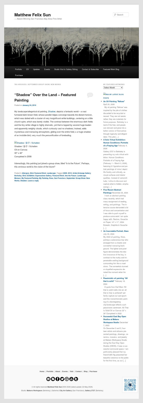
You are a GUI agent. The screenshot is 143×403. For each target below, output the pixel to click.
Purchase (19, 75)
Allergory (25, 173)
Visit (71, 371)
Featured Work (40, 173)
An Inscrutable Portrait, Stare (115, 231)
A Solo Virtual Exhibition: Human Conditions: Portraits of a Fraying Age (115, 142)
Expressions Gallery (43, 175)
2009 (65, 173)
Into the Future (70, 175)
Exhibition (30, 175)
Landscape (51, 173)
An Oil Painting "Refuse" (114, 101)
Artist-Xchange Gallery (82, 173)
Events (47, 69)
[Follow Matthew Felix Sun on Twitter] (62, 380)
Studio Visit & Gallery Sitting (66, 69)
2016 (70, 173)
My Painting (43, 178)
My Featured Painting (30, 178)
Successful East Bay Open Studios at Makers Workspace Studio (114, 319)
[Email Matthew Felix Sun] (48, 380)
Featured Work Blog (111, 69)
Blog (85, 371)
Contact (78, 371)
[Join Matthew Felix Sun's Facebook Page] (57, 380)
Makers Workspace (34, 390)
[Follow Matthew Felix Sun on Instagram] (67, 380)
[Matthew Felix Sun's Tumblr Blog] (76, 380)
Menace (17, 178)
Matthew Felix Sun (32, 15)
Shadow (23, 180)
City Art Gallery (65, 390)
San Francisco (60, 178)
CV (27, 69)
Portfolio (18, 69)
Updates (36, 69)
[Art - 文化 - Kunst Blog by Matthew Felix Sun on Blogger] (53, 380)
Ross (51, 178)
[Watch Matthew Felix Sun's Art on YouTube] (71, 380)
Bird (32, 173)
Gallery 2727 (90, 390)
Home (42, 371)
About (57, 371)
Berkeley (18, 175)
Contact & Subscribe (90, 69)
